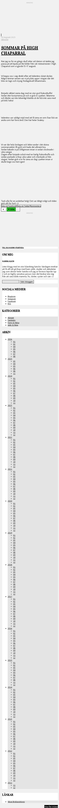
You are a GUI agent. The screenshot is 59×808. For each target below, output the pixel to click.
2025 (10, 359)
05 (14, 349)
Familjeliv (12, 320)
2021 (10, 469)
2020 (10, 501)
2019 (10, 533)
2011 (10, 783)
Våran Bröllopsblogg (16, 802)
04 (14, 346)
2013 (10, 719)
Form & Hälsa (13, 322)
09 (14, 398)
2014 (10, 687)
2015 (10, 660)
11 (14, 373)
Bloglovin (12, 296)
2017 (10, 596)
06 (14, 351)
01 (14, 341)
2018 (10, 564)
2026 (10, 339)
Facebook (12, 301)
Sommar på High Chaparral (19, 50)
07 (14, 354)
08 (14, 356)
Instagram (12, 299)
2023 (10, 405)
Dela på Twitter (23, 206)
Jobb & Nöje (13, 325)
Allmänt (4, 40)
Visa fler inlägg (51, 806)
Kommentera (35, 206)
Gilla (12, 209)
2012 (10, 751)
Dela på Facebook (8, 206)
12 (14, 435)
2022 (10, 437)
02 (14, 344)
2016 (10, 628)
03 (14, 361)
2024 (10, 376)
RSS (9, 304)
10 (14, 400)
